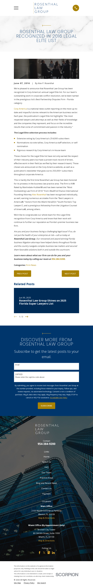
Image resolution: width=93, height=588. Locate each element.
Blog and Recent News (46, 483)
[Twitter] (44, 552)
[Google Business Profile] (48, 552)
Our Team (46, 472)
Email (17, 365)
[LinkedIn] (53, 552)
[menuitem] (17, 582)
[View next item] (26, 316)
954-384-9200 (46, 444)
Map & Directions (46, 518)
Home (46, 456)
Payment (46, 493)
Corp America (20, 108)
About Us (46, 461)
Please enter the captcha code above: (30, 377)
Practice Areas (46, 477)
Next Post (70, 273)
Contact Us (46, 488)
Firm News (31, 265)
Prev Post (22, 273)
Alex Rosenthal (39, 194)
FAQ (47, 467)
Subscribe (46, 405)
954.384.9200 (58, 259)
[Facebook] (39, 552)
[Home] (45, 8)
